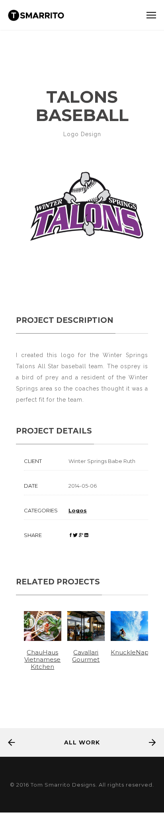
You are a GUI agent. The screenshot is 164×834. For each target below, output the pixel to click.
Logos (77, 510)
